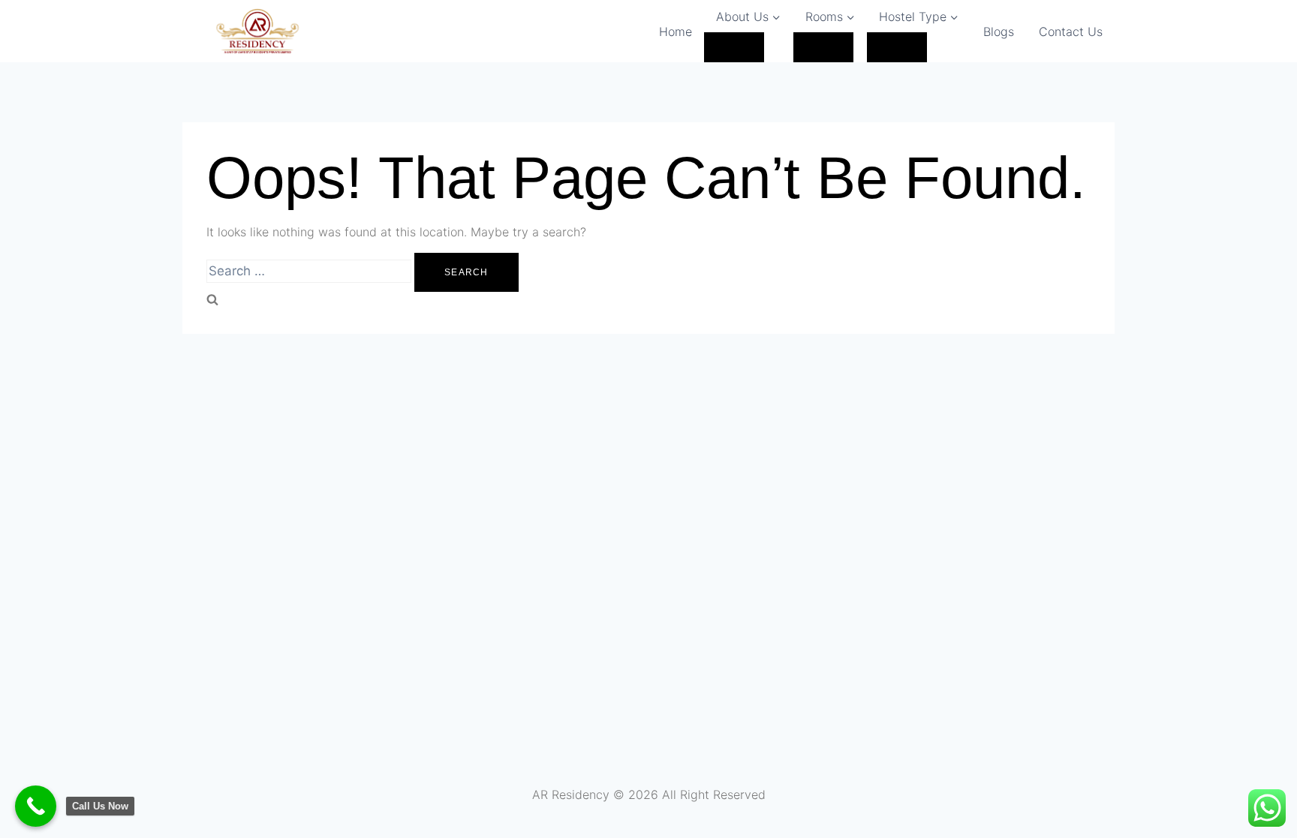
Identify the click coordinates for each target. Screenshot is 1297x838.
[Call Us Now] (35, 806)
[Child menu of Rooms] (823, 47)
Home (675, 31)
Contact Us (1071, 31)
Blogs (998, 31)
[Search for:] (310, 271)
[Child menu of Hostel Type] (897, 47)
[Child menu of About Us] (734, 47)
